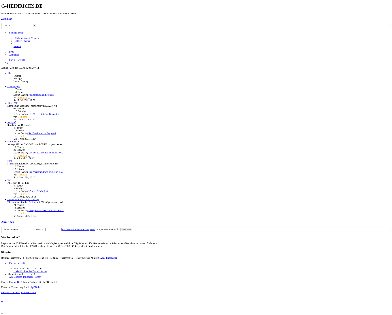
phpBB (17, 282)
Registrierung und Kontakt (41, 94)
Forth (10, 161)
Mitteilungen (13, 86)
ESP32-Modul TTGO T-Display (23, 199)
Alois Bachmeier (108, 258)
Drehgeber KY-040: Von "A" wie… (46, 210)
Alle (9, 73)
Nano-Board (13, 141)
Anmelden (7, 222)
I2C (9, 180)
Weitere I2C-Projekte (38, 191)
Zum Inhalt (6, 18)
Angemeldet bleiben (107, 229)
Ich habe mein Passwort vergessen (78, 229)
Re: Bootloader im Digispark (42, 133)
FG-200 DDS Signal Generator (43, 114)
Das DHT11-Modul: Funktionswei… (46, 152)
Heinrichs (22, 97)
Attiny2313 (12, 103)
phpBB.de (35, 287)
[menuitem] (26, 38)
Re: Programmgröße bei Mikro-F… (45, 172)
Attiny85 (11, 122)
